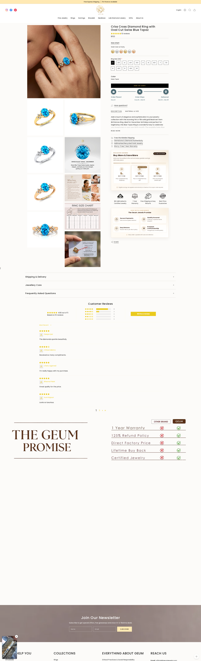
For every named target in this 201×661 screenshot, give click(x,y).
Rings (56, 659)
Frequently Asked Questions (40, 293)
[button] (116, 33)
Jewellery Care (33, 285)
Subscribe (124, 629)
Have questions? (121, 105)
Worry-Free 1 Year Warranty (125, 146)
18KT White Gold (129, 51)
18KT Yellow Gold (125, 51)
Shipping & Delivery (35, 276)
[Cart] (194, 10)
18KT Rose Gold (134, 51)
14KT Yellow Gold (113, 51)
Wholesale (9, 659)
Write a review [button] (143, 314)
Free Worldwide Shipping (124, 138)
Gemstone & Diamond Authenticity (128, 140)
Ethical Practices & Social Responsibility (118, 659)
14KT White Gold (117, 51)
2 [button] (99, 410)
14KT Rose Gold (121, 51)
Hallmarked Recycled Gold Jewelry (128, 143)
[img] (44, 331)
